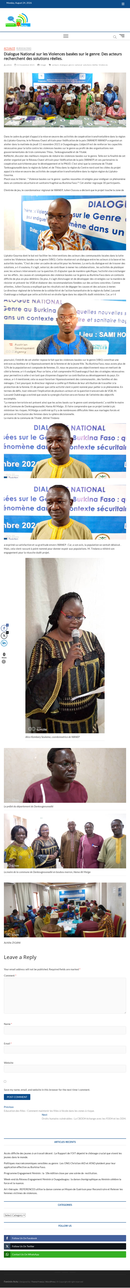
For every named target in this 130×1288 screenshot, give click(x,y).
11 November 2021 (25, 65)
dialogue (64, 65)
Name (8, 1023)
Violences (103, 65)
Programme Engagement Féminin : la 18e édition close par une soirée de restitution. (50, 1173)
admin (9, 65)
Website (8, 1062)
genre (71, 65)
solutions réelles (90, 65)
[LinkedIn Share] (4, 643)
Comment (10, 975)
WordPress (50, 1281)
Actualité (9, 48)
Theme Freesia (37, 1281)
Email (8, 1043)
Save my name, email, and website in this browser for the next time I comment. (47, 1089)
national (78, 65)
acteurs (55, 65)
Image (43, 65)
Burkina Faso (23, 48)
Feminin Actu (11, 1281)
